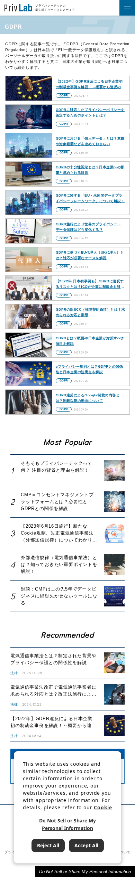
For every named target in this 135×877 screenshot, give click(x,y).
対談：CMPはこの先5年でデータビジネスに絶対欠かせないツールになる (59, 595)
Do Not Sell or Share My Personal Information (85, 871)
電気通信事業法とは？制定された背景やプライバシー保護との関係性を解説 (53, 659)
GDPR (64, 95)
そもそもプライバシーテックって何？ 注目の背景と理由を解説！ (56, 467)
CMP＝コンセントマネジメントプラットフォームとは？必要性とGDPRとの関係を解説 (57, 501)
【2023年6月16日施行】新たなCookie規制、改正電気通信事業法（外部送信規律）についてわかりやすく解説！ (59, 534)
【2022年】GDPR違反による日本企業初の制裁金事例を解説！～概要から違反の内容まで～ (53, 722)
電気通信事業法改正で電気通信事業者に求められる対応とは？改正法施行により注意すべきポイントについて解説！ (53, 691)
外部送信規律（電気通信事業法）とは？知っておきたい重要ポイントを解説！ (59, 564)
